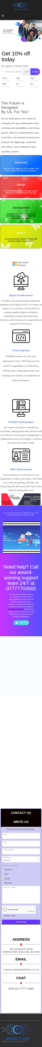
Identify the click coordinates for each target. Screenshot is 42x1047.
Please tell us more (9, 887)
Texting (7, 879)
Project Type (7, 858)
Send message (21, 922)
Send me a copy (9, 916)
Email (5, 842)
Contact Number (8, 850)
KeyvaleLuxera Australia (16, 609)
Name (4, 834)
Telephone (8, 870)
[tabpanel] (21, 31)
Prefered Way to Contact (10, 865)
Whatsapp (8, 883)
